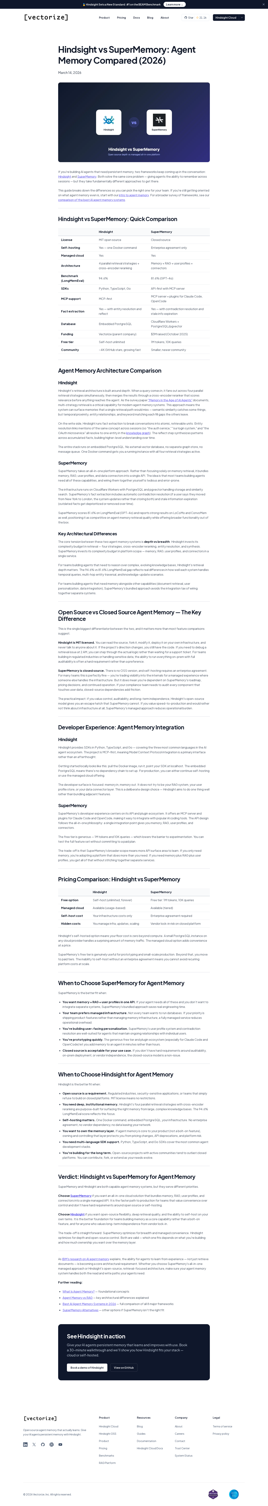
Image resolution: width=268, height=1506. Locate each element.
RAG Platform (107, 1462)
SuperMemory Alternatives (80, 1310)
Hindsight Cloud (225, 17)
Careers (179, 1433)
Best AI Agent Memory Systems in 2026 (89, 1304)
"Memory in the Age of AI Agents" (170, 400)
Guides (141, 1433)
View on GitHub (124, 1367)
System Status (184, 1455)
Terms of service (222, 1426)
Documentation (146, 1441)
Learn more (174, 4)
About (165, 17)
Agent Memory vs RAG (78, 1298)
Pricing (121, 17)
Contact (180, 1441)
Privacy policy (221, 1433)
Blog (150, 17)
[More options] (242, 17)
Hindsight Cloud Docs (150, 1448)
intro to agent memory (134, 195)
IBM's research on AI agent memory (85, 1259)
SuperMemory (86, 176)
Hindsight (64, 176)
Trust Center (182, 1448)
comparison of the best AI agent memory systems (91, 200)
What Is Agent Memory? (79, 1291)
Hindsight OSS (107, 1433)
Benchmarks (106, 1455)
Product (104, 17)
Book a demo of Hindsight (87, 1367)
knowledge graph (138, 433)
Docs (136, 17)
